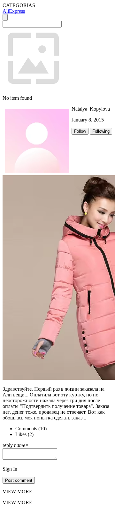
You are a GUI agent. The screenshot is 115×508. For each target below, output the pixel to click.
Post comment (18, 480)
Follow (80, 131)
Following (101, 131)
